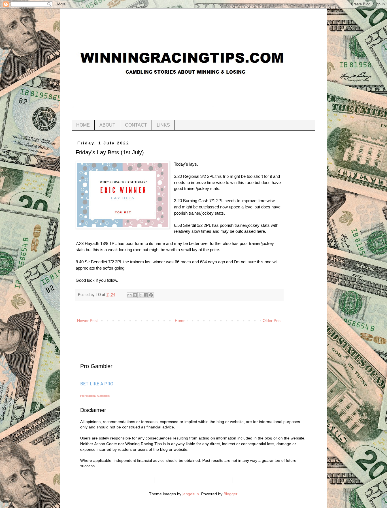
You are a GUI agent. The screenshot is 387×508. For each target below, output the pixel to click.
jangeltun (190, 494)
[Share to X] (140, 295)
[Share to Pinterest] (151, 295)
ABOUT (107, 125)
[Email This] (129, 295)
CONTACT (136, 125)
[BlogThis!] (135, 295)
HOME (83, 125)
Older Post (272, 320)
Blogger (230, 494)
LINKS (163, 125)
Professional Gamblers (95, 395)
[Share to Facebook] (145, 295)
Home (180, 320)
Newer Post (87, 320)
